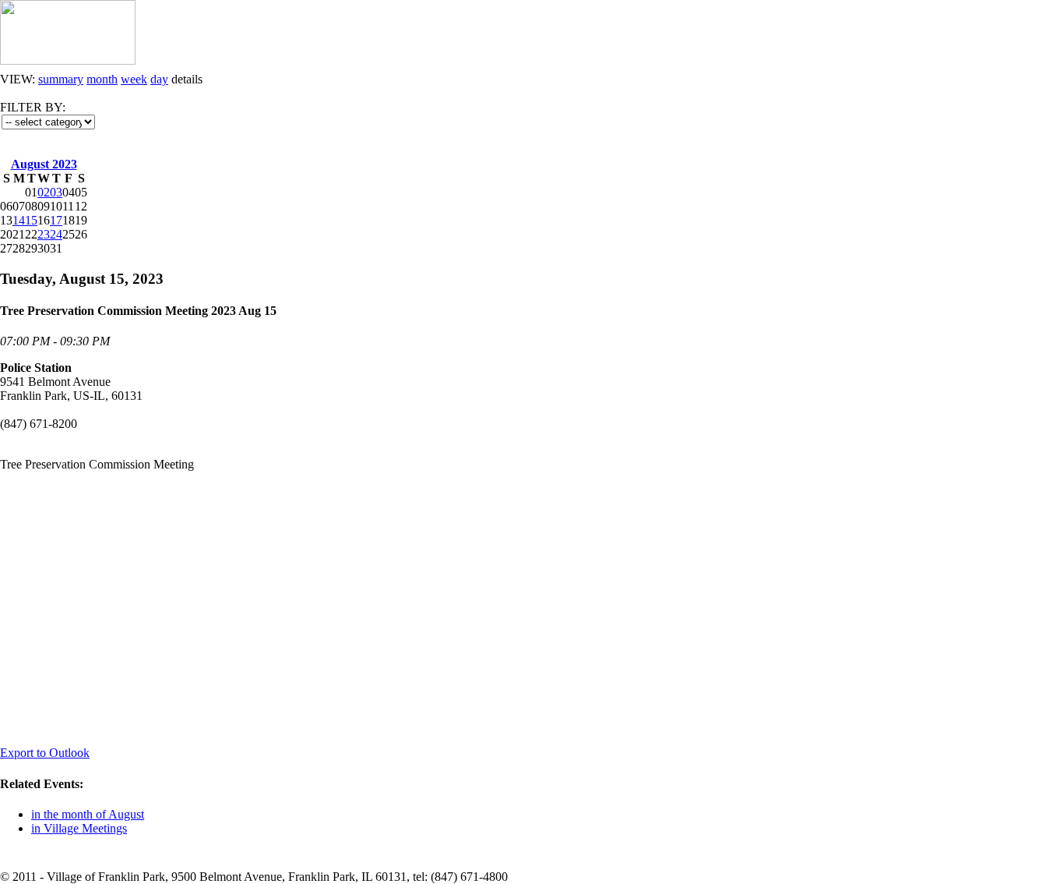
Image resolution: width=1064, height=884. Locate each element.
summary (60, 79)
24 (56, 234)
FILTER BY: (32, 107)
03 (56, 192)
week (134, 79)
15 (31, 220)
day (159, 79)
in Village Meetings (79, 828)
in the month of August (87, 814)
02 (43, 192)
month (102, 79)
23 (43, 234)
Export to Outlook (45, 752)
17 (56, 220)
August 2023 (44, 164)
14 (18, 220)
